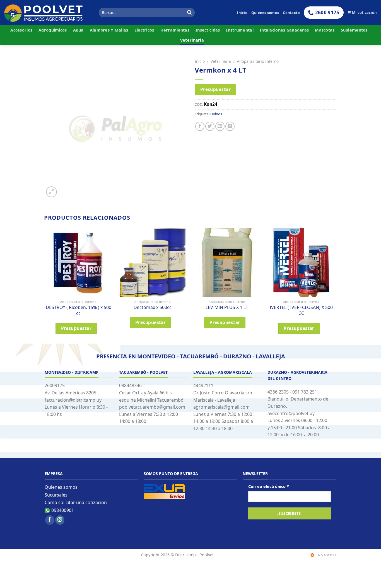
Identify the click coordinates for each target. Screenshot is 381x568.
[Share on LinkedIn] (230, 126)
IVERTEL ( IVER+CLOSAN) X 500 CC (301, 310)
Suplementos (354, 30)
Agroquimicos (52, 30)
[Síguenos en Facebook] (49, 520)
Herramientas (174, 30)
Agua (78, 30)
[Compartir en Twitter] (209, 126)
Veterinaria (192, 40)
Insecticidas (208, 30)
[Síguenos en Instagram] (59, 520)
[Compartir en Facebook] (199, 126)
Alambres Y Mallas (109, 30)
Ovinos (216, 113)
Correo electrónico (268, 486)
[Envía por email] (220, 126)
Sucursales (56, 495)
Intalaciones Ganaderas (284, 30)
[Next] (335, 285)
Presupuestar (215, 89)
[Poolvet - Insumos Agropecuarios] (47, 13)
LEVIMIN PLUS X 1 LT (227, 307)
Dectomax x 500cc (153, 307)
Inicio (242, 12)
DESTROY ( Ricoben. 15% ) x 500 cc (78, 310)
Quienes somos (265, 12)
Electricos (144, 30)
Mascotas (324, 30)
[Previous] (44, 285)
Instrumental (239, 30)
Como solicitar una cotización (76, 502)
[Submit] (189, 12)
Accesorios (21, 30)
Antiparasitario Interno (258, 61)
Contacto (291, 12)
